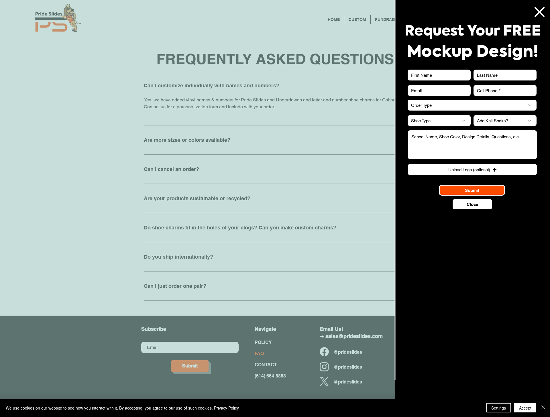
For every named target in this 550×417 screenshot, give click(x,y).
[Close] (543, 407)
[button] (540, 12)
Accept (525, 408)
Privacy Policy (226, 408)
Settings (498, 408)
